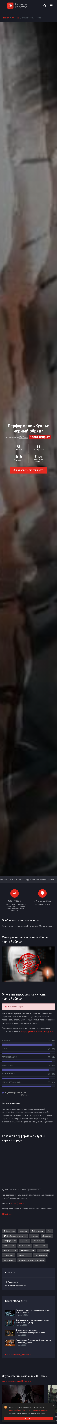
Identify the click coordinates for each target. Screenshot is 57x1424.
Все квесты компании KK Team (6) (16, 1381)
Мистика (34, 1236)
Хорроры (24, 1241)
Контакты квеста (16, 879)
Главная (5, 18)
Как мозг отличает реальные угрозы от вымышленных (33, 1311)
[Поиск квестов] (45, 5)
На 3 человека (41, 1255)
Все (49, 1231)
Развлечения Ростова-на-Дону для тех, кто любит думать (33, 1341)
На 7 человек (24, 1246)
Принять (28, 1418)
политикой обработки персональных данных (28, 1410)
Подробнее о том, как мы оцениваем (37, 1122)
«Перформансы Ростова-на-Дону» (37, 1031)
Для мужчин (9, 1255)
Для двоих (46, 1236)
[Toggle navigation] (51, 5)
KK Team (15, 18)
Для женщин (44, 1251)
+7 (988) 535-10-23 (19, 1203)
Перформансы (10, 1241)
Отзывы (52, 879)
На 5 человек (9, 1246)
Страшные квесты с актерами (31, 1260)
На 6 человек (38, 1241)
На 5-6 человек (10, 1251)
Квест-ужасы (9, 1260)
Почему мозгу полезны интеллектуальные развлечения (30, 1331)
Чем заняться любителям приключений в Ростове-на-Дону (34, 1321)
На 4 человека (40, 1246)
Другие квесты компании (36, 879)
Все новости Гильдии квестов (18, 1354)
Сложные (23, 1231)
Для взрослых (24, 1255)
